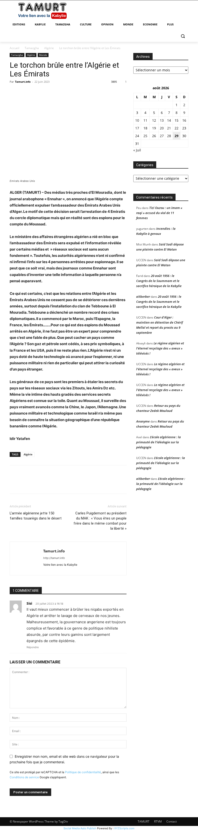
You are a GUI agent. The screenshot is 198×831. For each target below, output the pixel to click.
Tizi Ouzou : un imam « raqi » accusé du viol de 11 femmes (159, 213)
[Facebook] (14, 92)
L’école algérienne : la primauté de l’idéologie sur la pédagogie (158, 442)
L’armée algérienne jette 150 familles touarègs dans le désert (36, 515)
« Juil (137, 150)
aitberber (143, 296)
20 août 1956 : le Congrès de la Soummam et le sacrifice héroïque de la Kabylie (159, 281)
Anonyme (143, 421)
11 (145, 120)
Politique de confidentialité (83, 772)
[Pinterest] (37, 92)
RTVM (158, 821)
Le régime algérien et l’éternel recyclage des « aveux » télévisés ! (160, 348)
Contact (171, 821)
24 (137, 136)
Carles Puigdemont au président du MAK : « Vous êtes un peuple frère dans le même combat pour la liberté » (100, 521)
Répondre (33, 647)
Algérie (49, 48)
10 (137, 120)
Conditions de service (24, 777)
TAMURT (143, 821)
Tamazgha (32, 48)
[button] (182, 36)
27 (162, 136)
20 (162, 128)
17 (137, 128)
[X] (25, 92)
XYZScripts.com (124, 828)
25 (145, 136)
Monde (43, 55)
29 (176, 136)
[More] (59, 92)
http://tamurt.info (54, 558)
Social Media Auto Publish (80, 828)
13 (162, 120)
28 (169, 136)
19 (154, 128)
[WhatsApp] (48, 92)
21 (169, 128)
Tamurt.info (23, 81)
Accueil (14, 48)
